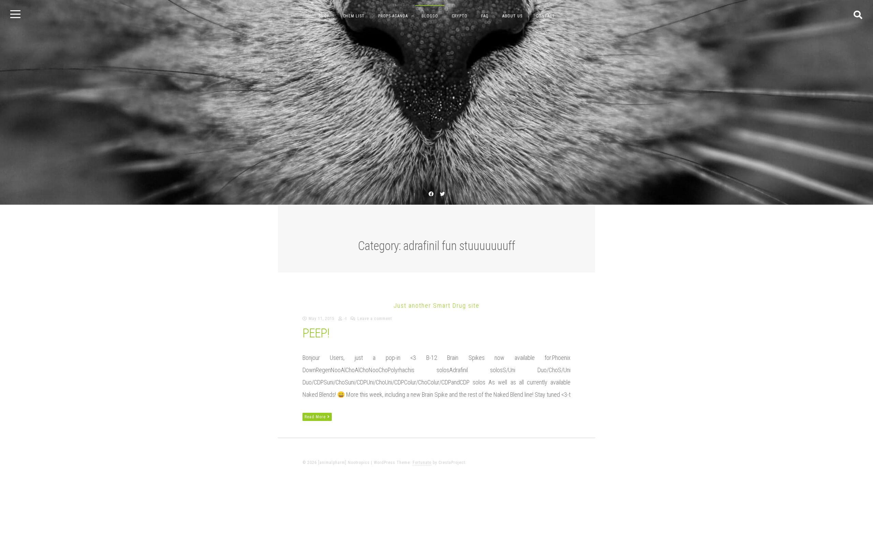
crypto (460, 16)
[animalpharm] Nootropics (436, 287)
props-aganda (393, 16)
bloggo (429, 16)
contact (545, 16)
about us (512, 16)
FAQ (485, 16)
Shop (324, 16)
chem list (354, 16)
